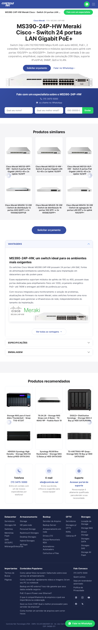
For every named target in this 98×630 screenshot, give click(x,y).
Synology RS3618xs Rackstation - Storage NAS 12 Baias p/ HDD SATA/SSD (49, 454)
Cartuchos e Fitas (51, 553)
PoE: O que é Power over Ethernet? (36, 593)
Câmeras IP (71, 536)
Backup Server (49, 525)
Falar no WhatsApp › (64, 68)
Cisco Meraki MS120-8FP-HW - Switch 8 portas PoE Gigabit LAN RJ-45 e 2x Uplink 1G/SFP (18, 170)
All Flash (24, 544)
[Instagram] (82, 597)
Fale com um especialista (78, 12)
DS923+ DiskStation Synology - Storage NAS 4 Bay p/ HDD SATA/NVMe (79, 418)
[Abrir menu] (93, 4)
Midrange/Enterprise (14, 546)
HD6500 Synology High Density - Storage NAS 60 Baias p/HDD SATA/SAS (19, 454)
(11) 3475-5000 (19, 482)
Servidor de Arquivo (52, 521)
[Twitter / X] (82, 603)
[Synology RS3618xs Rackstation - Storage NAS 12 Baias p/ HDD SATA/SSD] (49, 436)
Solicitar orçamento (37, 68)
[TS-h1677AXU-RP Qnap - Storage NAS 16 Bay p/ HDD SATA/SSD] (79, 436)
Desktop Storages (28, 537)
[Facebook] (76, 603)
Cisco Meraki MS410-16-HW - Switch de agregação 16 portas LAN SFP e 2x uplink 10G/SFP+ (79, 209)
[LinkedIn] (76, 597)
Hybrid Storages (27, 540)
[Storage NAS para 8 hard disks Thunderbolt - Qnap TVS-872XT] (18, 400)
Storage (23, 521)
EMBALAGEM (15, 352)
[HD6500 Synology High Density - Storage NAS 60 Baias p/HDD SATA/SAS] (18, 436)
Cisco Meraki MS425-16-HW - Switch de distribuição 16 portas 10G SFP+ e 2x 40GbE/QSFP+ (49, 209)
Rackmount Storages (29, 533)
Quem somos (79, 577)
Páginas (8, 579)
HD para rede (26, 525)
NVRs (68, 532)
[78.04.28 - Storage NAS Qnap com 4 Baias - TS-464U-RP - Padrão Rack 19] (49, 400)
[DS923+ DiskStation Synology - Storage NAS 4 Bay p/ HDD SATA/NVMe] (79, 400)
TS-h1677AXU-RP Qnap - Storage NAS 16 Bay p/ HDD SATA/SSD (79, 454)
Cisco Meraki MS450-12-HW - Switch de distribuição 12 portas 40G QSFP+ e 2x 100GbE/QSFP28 (18, 209)
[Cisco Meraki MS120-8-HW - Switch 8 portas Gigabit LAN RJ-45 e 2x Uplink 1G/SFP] (49, 151)
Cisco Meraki (39, 20)
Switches (9, 529)
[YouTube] (88, 597)
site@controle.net (49, 482)
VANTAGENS (15, 244)
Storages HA (10, 525)
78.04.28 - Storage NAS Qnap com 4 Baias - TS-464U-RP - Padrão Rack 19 (49, 418)
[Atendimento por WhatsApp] (87, 4)
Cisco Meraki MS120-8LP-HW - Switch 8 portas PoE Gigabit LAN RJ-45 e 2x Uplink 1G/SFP (79, 170)
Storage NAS (87, 528)
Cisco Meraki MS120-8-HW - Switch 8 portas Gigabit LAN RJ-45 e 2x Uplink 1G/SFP (49, 169)
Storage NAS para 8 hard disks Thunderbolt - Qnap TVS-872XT (18, 418)
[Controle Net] (8, 4)
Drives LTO (48, 536)
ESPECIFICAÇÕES (17, 342)
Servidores (10, 521)
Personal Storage (28, 529)
